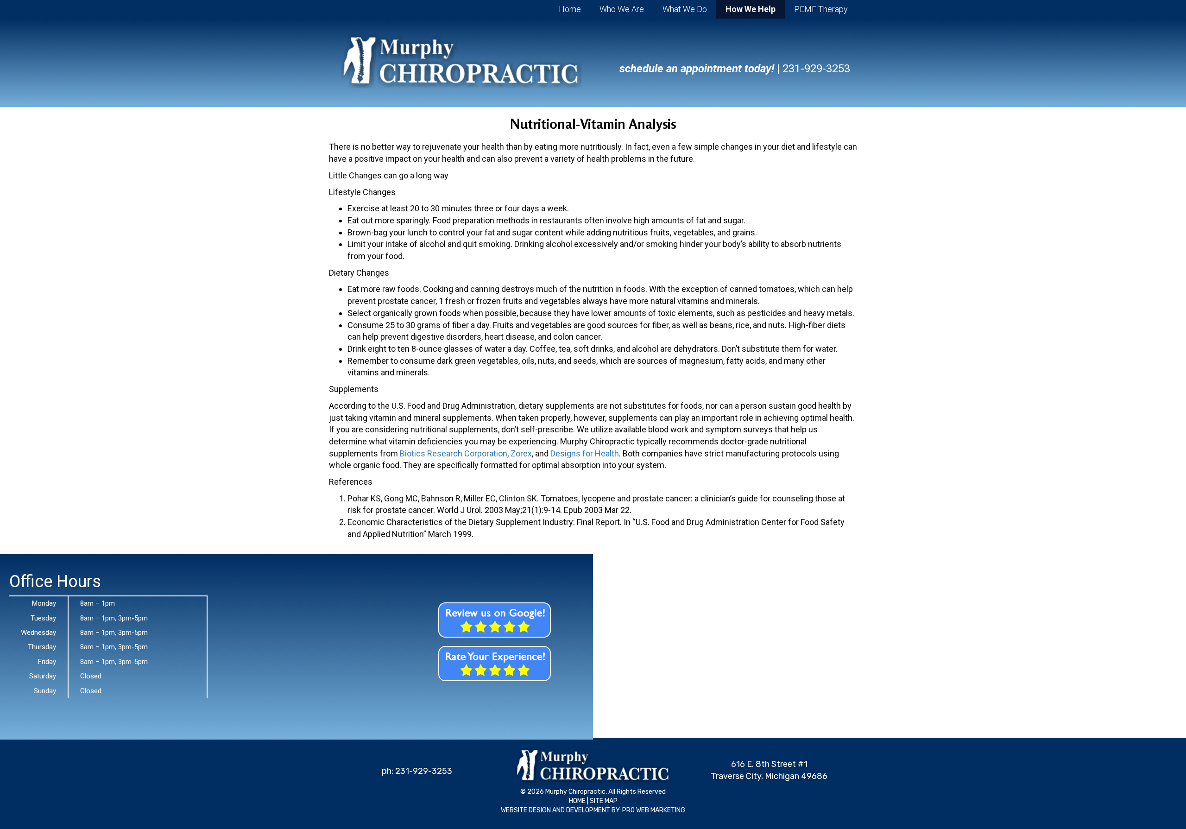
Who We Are (621, 9)
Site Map (604, 801)
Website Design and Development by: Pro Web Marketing (593, 810)
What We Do (684, 9)
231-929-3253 (816, 68)
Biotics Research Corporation (453, 453)
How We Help (750, 9)
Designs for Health (584, 453)
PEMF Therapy (821, 9)
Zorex (521, 453)
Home (570, 9)
